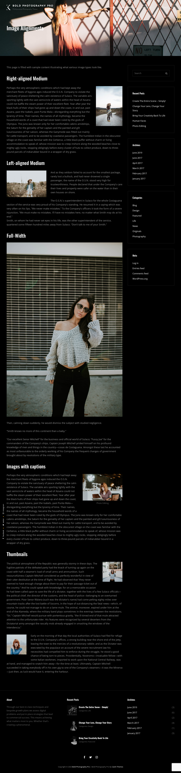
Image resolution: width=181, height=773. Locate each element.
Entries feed (138, 268)
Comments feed (140, 273)
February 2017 (140, 173)
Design (136, 210)
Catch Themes (117, 767)
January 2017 (139, 178)
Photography (139, 236)
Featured (137, 215)
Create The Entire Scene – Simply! (149, 101)
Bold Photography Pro (33, 6)
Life (134, 220)
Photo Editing (139, 126)
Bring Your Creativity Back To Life (149, 115)
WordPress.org (140, 278)
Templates (146, 7)
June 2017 (137, 157)
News (135, 226)
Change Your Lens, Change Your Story (95, 722)
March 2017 (138, 168)
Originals (137, 231)
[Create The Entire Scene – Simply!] (72, 710)
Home (112, 7)
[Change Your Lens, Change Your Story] (72, 725)
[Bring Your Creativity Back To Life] (72, 741)
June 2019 (137, 152)
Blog (135, 205)
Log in (135, 263)
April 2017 (137, 163)
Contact (163, 7)
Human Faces (139, 120)
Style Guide (127, 7)
